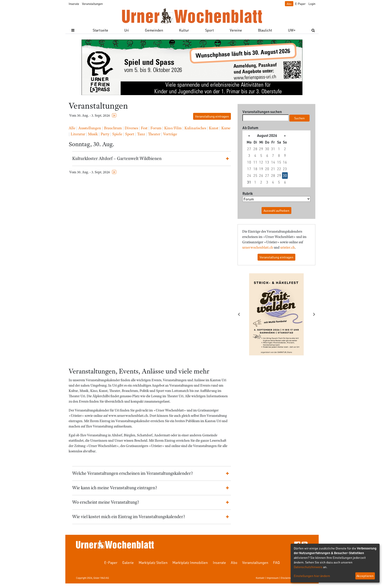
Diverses (131, 128)
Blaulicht (265, 30)
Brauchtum (113, 128)
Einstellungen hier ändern (312, 576)
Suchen (299, 118)
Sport (209, 30)
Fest (144, 128)
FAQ (276, 562)
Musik (93, 134)
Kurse (225, 128)
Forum (155, 128)
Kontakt (260, 577)
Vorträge (170, 134)
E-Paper (300, 4)
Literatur (78, 134)
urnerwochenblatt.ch (257, 247)
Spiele (117, 134)
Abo (289, 4)
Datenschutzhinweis (308, 567)
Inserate (74, 4)
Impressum (272, 577)
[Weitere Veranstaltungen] (114, 115)
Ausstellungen (89, 128)
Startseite (100, 30)
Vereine (236, 30)
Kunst (213, 128)
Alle (72, 128)
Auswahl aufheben (276, 210)
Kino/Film (173, 128)
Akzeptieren (365, 576)
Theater (154, 134)
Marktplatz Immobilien (190, 562)
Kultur (184, 30)
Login (311, 4)
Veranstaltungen (92, 4)
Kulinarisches (195, 128)
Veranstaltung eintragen (212, 116)
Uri (126, 30)
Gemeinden (154, 30)
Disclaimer (286, 577)
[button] (243, 314)
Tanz (141, 134)
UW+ (292, 30)
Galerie (128, 562)
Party (105, 134)
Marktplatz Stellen (153, 562)
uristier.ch (287, 247)
